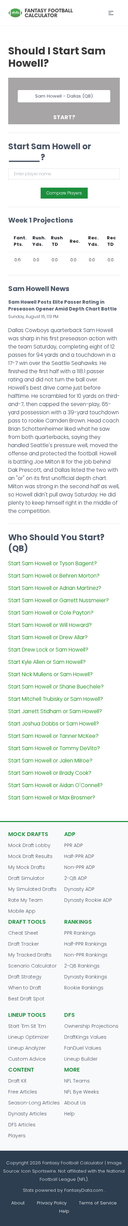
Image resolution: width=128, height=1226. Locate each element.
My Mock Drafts (26, 867)
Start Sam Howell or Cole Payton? (51, 612)
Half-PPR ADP (79, 856)
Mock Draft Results (30, 856)
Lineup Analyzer (27, 1048)
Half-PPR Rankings (85, 943)
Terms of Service (98, 1203)
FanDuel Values (82, 1048)
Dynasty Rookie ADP (88, 900)
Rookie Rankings (83, 987)
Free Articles (22, 1091)
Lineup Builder (81, 1059)
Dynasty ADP (79, 889)
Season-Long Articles (34, 1102)
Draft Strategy (25, 976)
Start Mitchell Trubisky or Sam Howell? (55, 699)
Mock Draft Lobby (29, 845)
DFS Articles (21, 1124)
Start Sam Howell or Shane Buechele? (56, 686)
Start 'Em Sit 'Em (27, 1026)
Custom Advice (27, 1059)
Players (17, 1135)
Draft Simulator (26, 878)
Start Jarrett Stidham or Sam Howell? (55, 711)
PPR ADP (73, 845)
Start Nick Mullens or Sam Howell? (50, 674)
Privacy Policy (52, 1203)
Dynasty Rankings (85, 976)
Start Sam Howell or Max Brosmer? (51, 797)
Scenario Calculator (32, 965)
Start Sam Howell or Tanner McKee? (53, 736)
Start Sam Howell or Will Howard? (50, 625)
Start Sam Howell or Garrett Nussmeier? (58, 600)
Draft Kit (17, 1080)
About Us (75, 1102)
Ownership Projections (91, 1026)
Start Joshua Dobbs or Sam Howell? (53, 723)
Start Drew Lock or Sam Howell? (48, 649)
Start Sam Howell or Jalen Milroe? (50, 760)
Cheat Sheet (23, 933)
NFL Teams (77, 1080)
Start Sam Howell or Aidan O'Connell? (55, 785)
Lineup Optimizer (28, 1037)
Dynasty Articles (27, 1113)
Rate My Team (25, 900)
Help (69, 1113)
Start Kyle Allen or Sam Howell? (47, 662)
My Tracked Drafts (30, 954)
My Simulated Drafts (32, 889)
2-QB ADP (75, 878)
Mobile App (21, 911)
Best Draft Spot (26, 998)
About (18, 1203)
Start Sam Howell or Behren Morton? (54, 575)
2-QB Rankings (82, 965)
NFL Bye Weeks (81, 1091)
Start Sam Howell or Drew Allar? (48, 637)
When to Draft (24, 987)
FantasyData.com (84, 1190)
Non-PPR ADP (79, 867)
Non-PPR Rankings (86, 954)
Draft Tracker (23, 943)
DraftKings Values (85, 1037)
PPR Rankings (80, 933)
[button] (111, 13)
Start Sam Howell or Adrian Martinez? (54, 588)
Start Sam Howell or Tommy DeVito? (54, 748)
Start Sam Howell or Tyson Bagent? (52, 563)
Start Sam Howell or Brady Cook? (49, 772)
